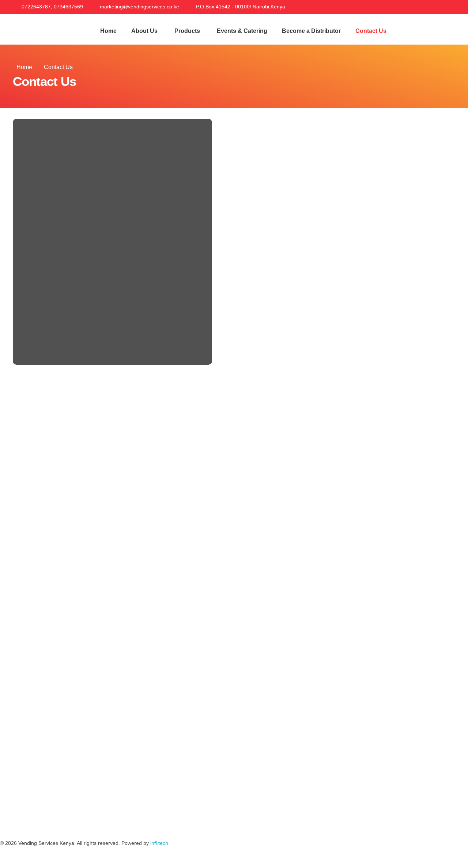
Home (108, 31)
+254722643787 (82, 201)
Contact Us (370, 31)
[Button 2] (431, 29)
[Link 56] (9, 821)
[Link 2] (427, 6)
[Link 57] (29, 821)
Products (187, 31)
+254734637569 (128, 201)
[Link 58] (49, 821)
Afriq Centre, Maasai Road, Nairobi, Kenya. (119, 296)
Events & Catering (242, 31)
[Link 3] (438, 6)
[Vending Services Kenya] (46, 25)
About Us (144, 31)
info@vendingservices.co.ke (98, 245)
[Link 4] (448, 6)
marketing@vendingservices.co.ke (107, 252)
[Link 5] (459, 6)
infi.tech (159, 843)
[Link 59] (69, 821)
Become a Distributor (311, 31)
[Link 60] (89, 821)
